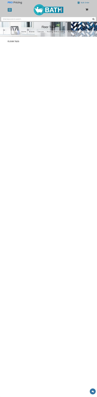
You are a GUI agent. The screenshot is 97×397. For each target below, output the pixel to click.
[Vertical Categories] (10, 10)
